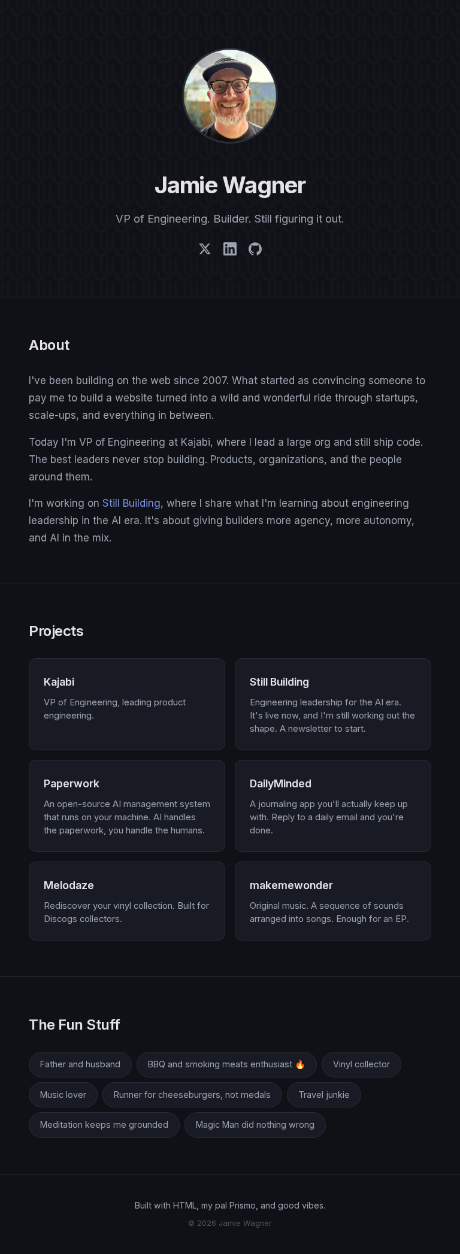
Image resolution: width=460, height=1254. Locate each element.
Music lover (63, 1094)
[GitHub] (255, 251)
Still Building (131, 503)
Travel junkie (324, 1094)
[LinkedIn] (230, 251)
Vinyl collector (361, 1064)
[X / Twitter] (204, 251)
